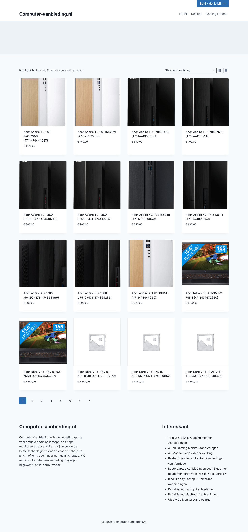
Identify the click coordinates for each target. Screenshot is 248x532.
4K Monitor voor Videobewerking (190, 453)
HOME (183, 14)
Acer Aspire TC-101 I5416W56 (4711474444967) (36, 136)
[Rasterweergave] (219, 70)
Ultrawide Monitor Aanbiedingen (190, 499)
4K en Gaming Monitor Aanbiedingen (193, 448)
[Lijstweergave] (226, 70)
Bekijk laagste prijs (97, 152)
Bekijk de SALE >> (213, 3)
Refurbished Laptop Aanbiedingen (191, 489)
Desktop (196, 14)
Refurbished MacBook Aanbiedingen (193, 494)
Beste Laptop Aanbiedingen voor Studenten (198, 468)
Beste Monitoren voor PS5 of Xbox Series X (197, 473)
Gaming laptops (216, 14)
